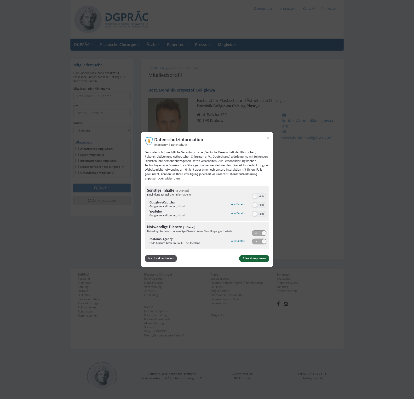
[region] (207, 218)
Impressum (161, 144)
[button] (255, 196)
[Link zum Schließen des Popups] (268, 138)
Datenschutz (179, 144)
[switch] (259, 196)
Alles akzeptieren (254, 258)
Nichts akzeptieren (160, 258)
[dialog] (207, 199)
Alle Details (238, 204)
